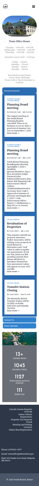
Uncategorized (13, 100)
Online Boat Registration (20, 430)
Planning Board (13, 99)
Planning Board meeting (17, 106)
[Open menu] (33, 6)
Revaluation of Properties (17, 225)
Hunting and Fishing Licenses (22, 425)
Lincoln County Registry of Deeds (20, 410)
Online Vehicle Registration (25, 415)
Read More (13, 133)
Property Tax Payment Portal (21, 420)
